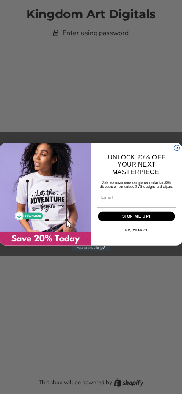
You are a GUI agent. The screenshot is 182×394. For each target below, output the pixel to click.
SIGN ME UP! (136, 216)
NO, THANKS (136, 230)
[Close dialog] (176, 148)
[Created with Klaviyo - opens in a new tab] (91, 248)
